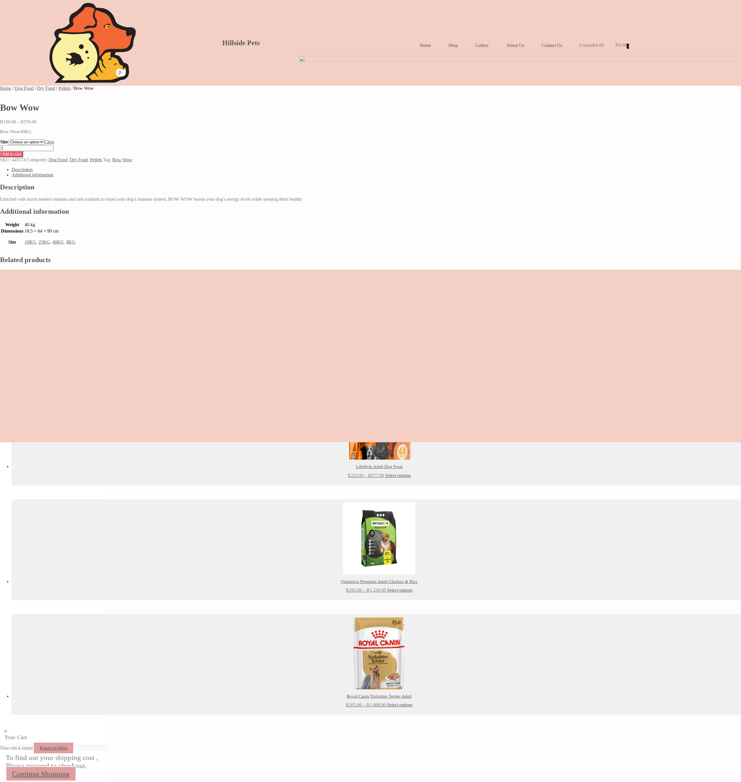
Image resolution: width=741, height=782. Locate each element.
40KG (58, 242)
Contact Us (552, 45)
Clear (49, 141)
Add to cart (11, 154)
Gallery (482, 45)
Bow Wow (122, 159)
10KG (30, 242)
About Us (515, 45)
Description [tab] (22, 169)
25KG (44, 242)
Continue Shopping (41, 774)
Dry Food (46, 88)
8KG (71, 242)
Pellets (64, 88)
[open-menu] (734, 34)
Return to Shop (53, 748)
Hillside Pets (241, 43)
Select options (398, 475)
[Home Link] (517, 60)
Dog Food (24, 88)
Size (4, 141)
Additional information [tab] (32, 174)
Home (425, 45)
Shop (453, 45)
